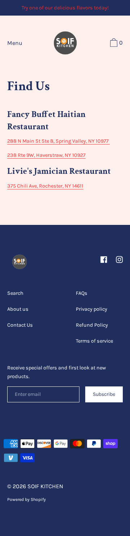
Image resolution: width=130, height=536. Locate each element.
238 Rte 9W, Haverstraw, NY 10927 (46, 155)
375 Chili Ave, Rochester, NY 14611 (45, 186)
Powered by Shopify (26, 499)
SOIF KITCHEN (45, 486)
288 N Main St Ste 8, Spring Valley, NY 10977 (58, 141)
